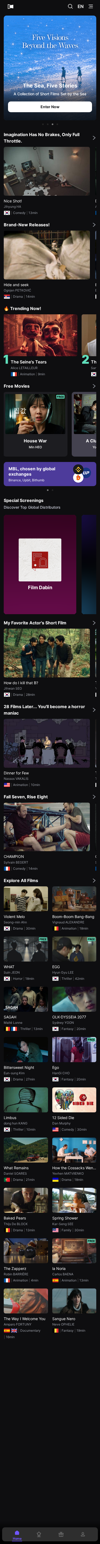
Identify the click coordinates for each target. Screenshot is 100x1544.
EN (81, 6)
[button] (43, 124)
